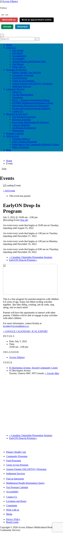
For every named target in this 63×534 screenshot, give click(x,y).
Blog (8, 150)
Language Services (15, 89)
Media (9, 514)
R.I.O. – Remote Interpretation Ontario (31, 100)
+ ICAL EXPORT (39, 331)
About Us (11, 47)
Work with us (9, 20)
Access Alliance (17, 357)
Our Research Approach (24, 116)
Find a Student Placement (24, 141)
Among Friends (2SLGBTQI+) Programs (32, 83)
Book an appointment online (37, 20)
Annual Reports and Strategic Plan (29, 61)
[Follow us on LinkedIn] (6, 13)
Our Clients (17, 50)
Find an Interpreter (15, 478)
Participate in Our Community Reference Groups (35, 144)
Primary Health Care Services (26, 72)
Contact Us (17, 111)
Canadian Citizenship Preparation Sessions (30, 257)
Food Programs (19, 78)
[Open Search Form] (2, 35)
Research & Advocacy (17, 114)
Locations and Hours (16, 501)
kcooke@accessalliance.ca (16, 326)
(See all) (24, 220)
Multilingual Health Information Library (25, 483)
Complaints (11, 505)
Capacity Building (21, 125)
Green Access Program (23, 80)
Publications (18, 130)
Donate (7, 27)
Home (9, 45)
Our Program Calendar (17, 487)
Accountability (19, 56)
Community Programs (22, 75)
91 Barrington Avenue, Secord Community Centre (33, 367)
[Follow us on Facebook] (2, 13)
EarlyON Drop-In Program (23, 260)
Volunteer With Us (21, 139)
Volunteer (22, 27)
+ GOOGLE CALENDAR (16, 331)
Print (4, 168)
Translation (17, 97)
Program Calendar (15, 133)
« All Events (9, 190)
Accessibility (18, 58)
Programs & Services (16, 69)
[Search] (37, 39)
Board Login (12, 522)
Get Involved (12, 136)
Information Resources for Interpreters (30, 105)
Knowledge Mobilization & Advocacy (30, 122)
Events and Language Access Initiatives (31, 108)
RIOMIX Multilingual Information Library (32, 103)
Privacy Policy (13, 519)
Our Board (17, 53)
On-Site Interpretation (22, 94)
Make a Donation (20, 147)
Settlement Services (21, 86)
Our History (18, 64)
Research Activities (21, 119)
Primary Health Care (16, 452)
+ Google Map (51, 373)
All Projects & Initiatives (24, 128)
